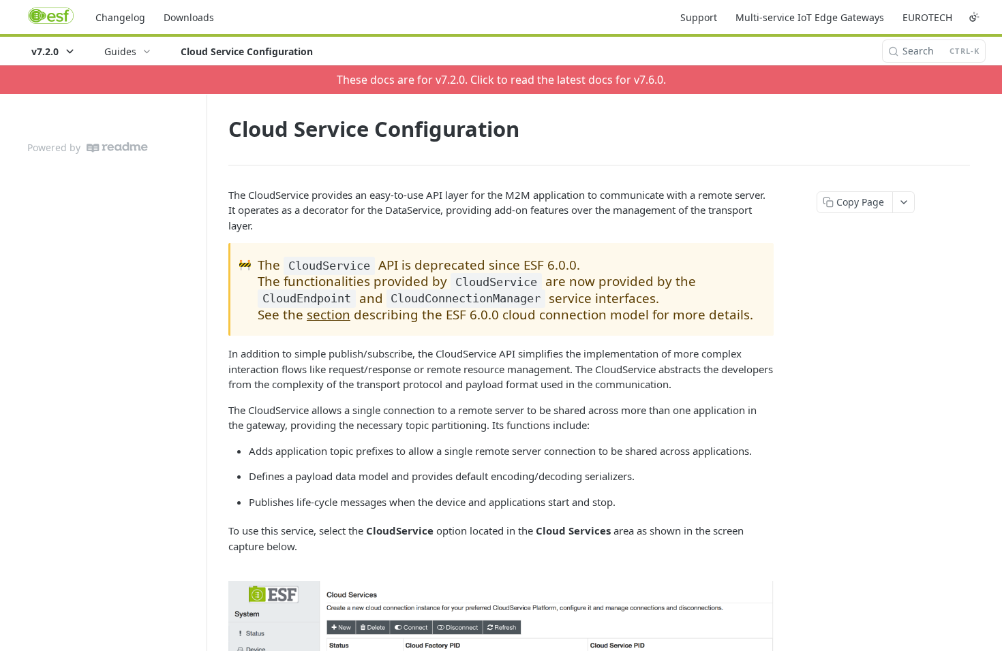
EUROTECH (927, 17)
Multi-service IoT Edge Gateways (809, 17)
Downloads (189, 17)
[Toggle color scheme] (974, 17)
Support (698, 17)
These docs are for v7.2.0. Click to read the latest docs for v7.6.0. (501, 79)
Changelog (120, 17)
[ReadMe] (117, 147)
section (328, 314)
